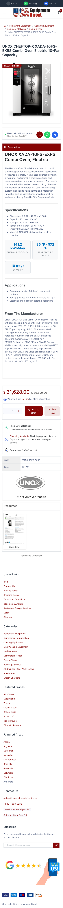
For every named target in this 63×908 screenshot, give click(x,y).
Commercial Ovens (16, 29)
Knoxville (8, 764)
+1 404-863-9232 (13, 803)
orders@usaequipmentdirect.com (20, 798)
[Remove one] (6, 411)
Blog (6, 581)
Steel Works (9, 698)
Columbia (8, 772)
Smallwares (9, 673)
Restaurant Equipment (20, 25)
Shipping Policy (11, 595)
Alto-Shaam (9, 694)
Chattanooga (10, 759)
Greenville (8, 768)
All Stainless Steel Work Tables (19, 669)
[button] (56, 845)
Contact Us (9, 586)
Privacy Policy (11, 590)
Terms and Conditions (14, 599)
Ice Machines (10, 651)
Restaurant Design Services (17, 608)
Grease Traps (10, 660)
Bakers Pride (10, 712)
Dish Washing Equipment (16, 646)
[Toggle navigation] (4, 12)
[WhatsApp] (47, 134)
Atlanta (7, 742)
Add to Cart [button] (35, 411)
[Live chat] (55, 134)
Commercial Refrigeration (16, 638)
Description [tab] (13, 147)
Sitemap (8, 617)
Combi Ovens (35, 29)
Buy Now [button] (53, 411)
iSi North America (12, 725)
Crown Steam (10, 707)
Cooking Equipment (44, 25)
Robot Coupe (10, 720)
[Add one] (19, 411)
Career (7, 612)
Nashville (8, 755)
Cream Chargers (12, 677)
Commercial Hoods (13, 655)
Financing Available (19, 436)
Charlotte (8, 777)
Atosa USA (9, 716)
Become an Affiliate (13, 603)
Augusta (8, 746)
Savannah (8, 750)
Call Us (25, 399)
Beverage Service (12, 664)
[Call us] (39, 134)
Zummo (7, 703)
